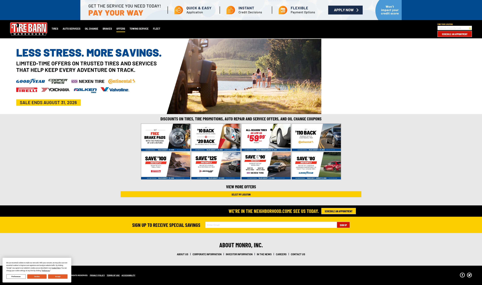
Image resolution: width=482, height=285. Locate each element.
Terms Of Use (113, 275)
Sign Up (343, 225)
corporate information (207, 254)
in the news (264, 254)
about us (182, 254)
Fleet (156, 28)
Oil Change (91, 28)
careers (281, 254)
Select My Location (241, 194)
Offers (120, 28)
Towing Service (139, 28)
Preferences (16, 276)
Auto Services (71, 28)
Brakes (107, 28)
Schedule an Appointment (454, 34)
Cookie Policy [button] (56, 268)
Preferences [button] (46, 271)
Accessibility (128, 275)
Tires (55, 28)
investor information (239, 254)
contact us (298, 254)
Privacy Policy (97, 275)
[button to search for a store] (470, 28)
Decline (37, 276)
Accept (58, 276)
